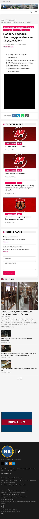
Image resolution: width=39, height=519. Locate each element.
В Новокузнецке (11, 20)
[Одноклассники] (10, 463)
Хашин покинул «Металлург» (15, 173)
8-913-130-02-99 (16, 494)
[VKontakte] (6, 463)
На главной (17, 30)
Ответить (5, 242)
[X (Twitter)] (2, 463)
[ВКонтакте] (14, 115)
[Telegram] (18, 115)
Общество (26, 30)
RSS (2, 513)
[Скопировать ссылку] (27, 115)
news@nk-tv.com (9, 499)
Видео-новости (21, 27)
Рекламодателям (6, 473)
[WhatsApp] (22, 115)
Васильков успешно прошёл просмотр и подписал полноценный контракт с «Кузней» (19, 188)
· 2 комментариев (8, 46)
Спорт (19, 143)
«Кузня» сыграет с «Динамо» (15, 146)
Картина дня (8, 30)
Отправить (9, 273)
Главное (30, 27)
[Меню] (36, 12)
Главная (3, 20)
